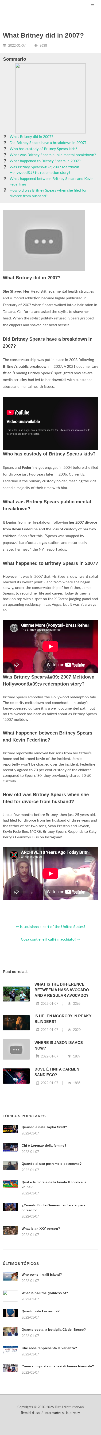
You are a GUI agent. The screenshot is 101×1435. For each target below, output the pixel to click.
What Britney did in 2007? (31, 137)
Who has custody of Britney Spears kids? (43, 149)
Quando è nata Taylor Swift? (44, 1127)
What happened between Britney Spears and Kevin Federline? (51, 181)
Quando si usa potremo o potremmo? (52, 1164)
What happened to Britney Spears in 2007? (45, 161)
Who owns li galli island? (42, 1274)
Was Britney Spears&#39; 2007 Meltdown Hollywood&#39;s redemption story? (44, 170)
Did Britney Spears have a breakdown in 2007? (48, 143)
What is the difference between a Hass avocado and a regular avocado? (62, 990)
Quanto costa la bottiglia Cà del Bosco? (54, 1329)
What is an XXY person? (41, 1228)
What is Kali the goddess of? (45, 1293)
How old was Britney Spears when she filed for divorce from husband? (48, 193)
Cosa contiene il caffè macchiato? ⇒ (50, 939)
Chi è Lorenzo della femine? (44, 1145)
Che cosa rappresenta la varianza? (49, 1348)
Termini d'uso (30, 1413)
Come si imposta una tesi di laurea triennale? (58, 1366)
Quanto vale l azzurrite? (41, 1311)
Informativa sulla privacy (62, 1413)
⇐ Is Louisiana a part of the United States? (50, 927)
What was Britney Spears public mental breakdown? (53, 155)
